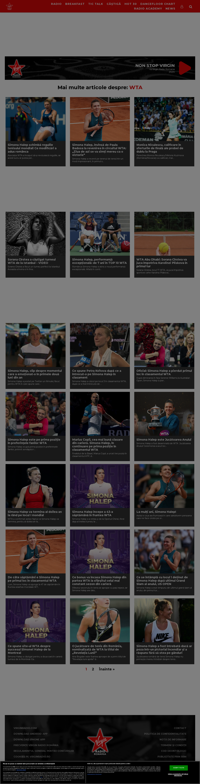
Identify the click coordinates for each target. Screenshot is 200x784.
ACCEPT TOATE (178, 768)
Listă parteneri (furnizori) (94, 774)
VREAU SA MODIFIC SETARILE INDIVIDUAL (178, 774)
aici (41, 777)
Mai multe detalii (21, 770)
